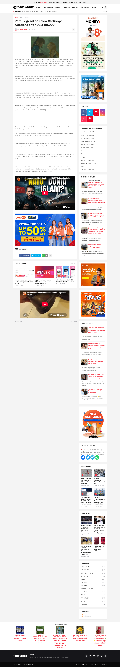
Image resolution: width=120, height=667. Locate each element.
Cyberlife (58, 7)
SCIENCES (93, 592)
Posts (85, 615)
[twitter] (90, 656)
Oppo (82, 154)
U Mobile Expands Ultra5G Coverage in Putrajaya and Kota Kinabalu (99, 501)
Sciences (75, 7)
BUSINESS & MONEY (93, 573)
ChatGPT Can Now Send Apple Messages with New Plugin (24, 281)
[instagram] (97, 656)
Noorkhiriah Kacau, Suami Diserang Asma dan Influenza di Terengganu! (96, 390)
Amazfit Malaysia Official (88, 132)
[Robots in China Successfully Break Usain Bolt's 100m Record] (86, 520)
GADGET (93, 579)
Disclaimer (103, 664)
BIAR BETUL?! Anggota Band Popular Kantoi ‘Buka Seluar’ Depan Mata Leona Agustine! (96, 376)
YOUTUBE (93, 604)
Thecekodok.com (29, 664)
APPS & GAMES (24, 17)
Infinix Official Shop (87, 147)
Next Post (73, 321)
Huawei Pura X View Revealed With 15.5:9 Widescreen (99, 548)
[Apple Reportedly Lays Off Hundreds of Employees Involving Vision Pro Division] (86, 540)
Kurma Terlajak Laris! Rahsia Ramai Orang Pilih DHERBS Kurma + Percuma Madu (80, 637)
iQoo (82, 151)
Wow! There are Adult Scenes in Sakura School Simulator (86, 481)
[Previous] (104, 11)
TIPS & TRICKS (93, 598)
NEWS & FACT (93, 585)
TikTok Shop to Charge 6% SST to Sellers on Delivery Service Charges (99, 529)
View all (72, 263)
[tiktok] (101, 656)
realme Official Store (87, 160)
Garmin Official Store (87, 138)
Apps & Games (48, 7)
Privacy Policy (94, 664)
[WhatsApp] (43, 255)
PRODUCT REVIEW (93, 589)
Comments (87, 617)
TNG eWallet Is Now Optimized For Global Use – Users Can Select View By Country (86, 501)
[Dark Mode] (102, 7)
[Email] (46, 255)
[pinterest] (105, 656)
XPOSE (93, 601)
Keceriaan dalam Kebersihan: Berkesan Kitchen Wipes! (20, 637)
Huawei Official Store (87, 144)
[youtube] (94, 656)
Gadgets (67, 7)
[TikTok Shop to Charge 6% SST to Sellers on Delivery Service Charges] (99, 520)
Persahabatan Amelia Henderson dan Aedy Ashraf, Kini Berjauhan (96, 361)
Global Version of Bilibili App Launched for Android (65, 281)
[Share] (73, 29)
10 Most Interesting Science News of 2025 (35, 11)
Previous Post (18, 321)
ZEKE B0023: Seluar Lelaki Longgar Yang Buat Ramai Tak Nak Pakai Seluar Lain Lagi (96, 215)
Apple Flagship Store (87, 135)
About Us (84, 664)
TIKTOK (93, 595)
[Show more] (50, 255)
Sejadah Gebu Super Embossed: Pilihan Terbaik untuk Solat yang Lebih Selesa (96, 200)
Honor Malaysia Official (88, 141)
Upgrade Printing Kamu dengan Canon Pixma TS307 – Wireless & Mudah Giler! (96, 246)
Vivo (82, 166)
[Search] (105, 7)
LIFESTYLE (93, 582)
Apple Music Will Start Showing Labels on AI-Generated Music (43, 281)
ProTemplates (38, 664)
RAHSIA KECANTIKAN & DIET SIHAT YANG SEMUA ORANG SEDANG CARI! (40, 638)
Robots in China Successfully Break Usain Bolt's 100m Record (86, 529)
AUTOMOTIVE (93, 570)
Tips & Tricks (85, 7)
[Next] (106, 11)
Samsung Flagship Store (88, 163)
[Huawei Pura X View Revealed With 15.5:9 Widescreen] (99, 540)
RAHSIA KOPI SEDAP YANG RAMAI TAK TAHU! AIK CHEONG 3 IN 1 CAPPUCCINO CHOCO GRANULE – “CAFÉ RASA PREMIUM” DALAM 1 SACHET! (60, 641)
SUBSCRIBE (43, 2)
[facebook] (86, 656)
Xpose (94, 7)
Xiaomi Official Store (87, 169)
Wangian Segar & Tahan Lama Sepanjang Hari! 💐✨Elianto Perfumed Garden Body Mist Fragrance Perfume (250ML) (100, 640)
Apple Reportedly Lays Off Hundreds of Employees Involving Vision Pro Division (86, 550)
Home (38, 7)
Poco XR (83, 157)
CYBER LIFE (93, 576)
